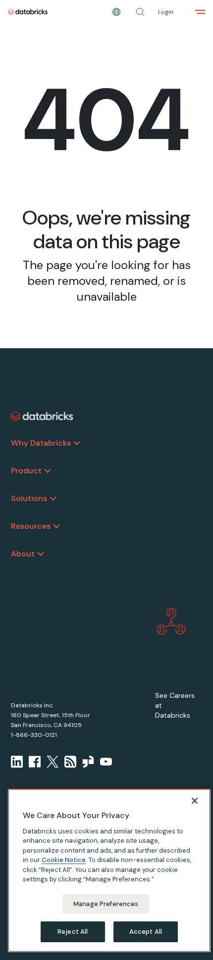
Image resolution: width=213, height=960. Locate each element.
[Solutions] (53, 498)
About (23, 554)
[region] (109, 870)
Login (165, 12)
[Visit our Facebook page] (35, 762)
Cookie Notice (64, 860)
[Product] (47, 471)
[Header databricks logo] (28, 12)
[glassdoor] (88, 762)
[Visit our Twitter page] (52, 762)
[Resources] (56, 526)
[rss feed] (70, 762)
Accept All (145, 931)
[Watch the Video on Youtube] (106, 762)
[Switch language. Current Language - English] (116, 12)
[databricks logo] (42, 416)
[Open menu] (200, 12)
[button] (140, 12)
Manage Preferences (105, 904)
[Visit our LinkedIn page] (17, 762)
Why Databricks (41, 443)
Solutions (29, 498)
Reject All (72, 931)
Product (26, 470)
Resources (31, 526)
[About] (41, 554)
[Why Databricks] (77, 443)
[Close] (195, 801)
